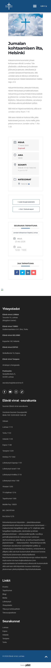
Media (4, 598)
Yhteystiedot (7, 605)
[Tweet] (22, 272)
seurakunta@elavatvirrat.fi (12, 383)
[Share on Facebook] (16, 272)
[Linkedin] (28, 272)
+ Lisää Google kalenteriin (26, 202)
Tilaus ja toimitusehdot (11, 609)
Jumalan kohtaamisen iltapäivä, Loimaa (25, 233)
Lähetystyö (6, 602)
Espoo (4, 631)
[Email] (33, 272)
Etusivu (5, 587)
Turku (4, 642)
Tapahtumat (7, 590)
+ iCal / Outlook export (26, 209)
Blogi (4, 594)
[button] (35, 6)
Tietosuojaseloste (9, 613)
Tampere (5, 639)
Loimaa (5, 627)
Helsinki (24, 184)
